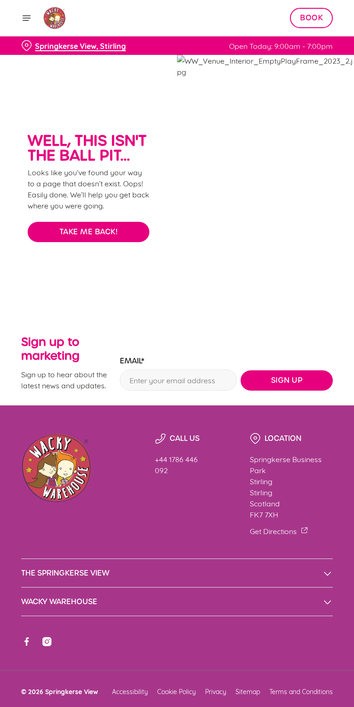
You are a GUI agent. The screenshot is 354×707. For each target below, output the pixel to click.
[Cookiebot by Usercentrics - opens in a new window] (303, 251)
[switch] (133, 386)
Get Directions (273, 530)
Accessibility (130, 691)
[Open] (26, 18)
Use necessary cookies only (175, 449)
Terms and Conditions (301, 691)
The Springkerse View (65, 573)
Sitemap (248, 691)
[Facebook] (26, 641)
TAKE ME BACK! (88, 232)
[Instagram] (47, 641)
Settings (312, 420)
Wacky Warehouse (59, 601)
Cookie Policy (176, 691)
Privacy (215, 691)
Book (311, 18)
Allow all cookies (288, 449)
